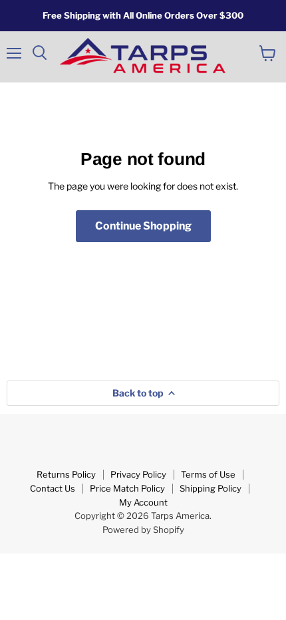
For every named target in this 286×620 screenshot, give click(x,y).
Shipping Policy (210, 488)
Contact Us (52, 488)
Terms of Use (208, 474)
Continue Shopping (143, 226)
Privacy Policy (138, 474)
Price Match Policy (127, 488)
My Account (143, 502)
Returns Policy (66, 474)
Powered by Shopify (143, 529)
